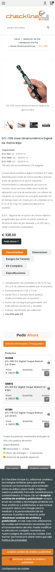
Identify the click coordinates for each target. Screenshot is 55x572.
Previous (6, 125)
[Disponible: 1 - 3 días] (17, 372)
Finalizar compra (39, 468)
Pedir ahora (10, 241)
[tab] (14, 252)
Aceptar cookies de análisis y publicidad (29, 551)
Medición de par (32, 39)
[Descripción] (48, 362)
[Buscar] (48, 28)
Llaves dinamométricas (22, 46)
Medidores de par (29, 42)
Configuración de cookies (15, 568)
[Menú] (3, 3)
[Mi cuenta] (45, 3)
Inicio (17, 39)
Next (48, 125)
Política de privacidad (14, 540)
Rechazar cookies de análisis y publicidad (29, 561)
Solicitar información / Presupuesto (25, 343)
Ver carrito (12, 468)
